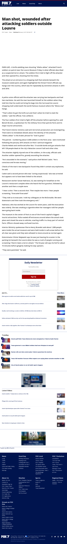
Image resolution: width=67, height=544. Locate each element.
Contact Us (5, 482)
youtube (61, 536)
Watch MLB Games (7, 512)
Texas (3, 462)
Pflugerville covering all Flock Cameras (12, 401)
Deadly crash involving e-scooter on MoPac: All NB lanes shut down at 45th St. (22, 311)
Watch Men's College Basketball (7, 520)
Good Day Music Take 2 (41, 470)
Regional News (57, 478)
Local (3, 458)
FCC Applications (6, 496)
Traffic (3, 460)
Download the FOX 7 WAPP (24, 483)
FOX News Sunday (7, 468)
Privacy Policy (35, 284)
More (40, 3)
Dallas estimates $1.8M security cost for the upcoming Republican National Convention (24, 318)
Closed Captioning (7, 492)
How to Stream (39, 458)
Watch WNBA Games (7, 526)
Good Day (22, 456)
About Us (5, 478)
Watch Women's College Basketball (7, 523)
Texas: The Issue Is (57, 464)
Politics (4, 464)
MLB (36, 484)
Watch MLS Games (7, 528)
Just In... (5, 293)
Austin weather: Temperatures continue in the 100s (15, 394)
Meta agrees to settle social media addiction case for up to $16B (18, 296)
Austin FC (37, 482)
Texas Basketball (39, 488)
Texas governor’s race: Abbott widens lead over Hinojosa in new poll (32, 345)
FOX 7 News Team (7, 486)
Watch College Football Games (8, 509)
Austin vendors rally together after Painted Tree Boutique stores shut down (21, 325)
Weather (22, 478)
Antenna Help (5, 498)
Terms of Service (34, 286)
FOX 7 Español (39, 462)
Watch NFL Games (7, 506)
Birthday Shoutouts (24, 458)
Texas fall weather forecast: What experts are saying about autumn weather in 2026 (37, 358)
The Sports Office (40, 464)
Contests (21, 468)
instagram (58, 536)
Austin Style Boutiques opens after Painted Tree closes (16, 408)
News (10, 32)
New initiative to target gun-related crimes (13, 423)
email (64, 536)
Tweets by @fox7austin (7, 448)
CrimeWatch (55, 458)
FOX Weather (22, 491)
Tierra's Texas (39, 460)
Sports (37, 478)
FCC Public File (6, 494)
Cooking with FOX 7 (24, 462)
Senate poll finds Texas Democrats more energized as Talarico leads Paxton (34, 339)
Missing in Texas (56, 468)
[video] (61, 395)
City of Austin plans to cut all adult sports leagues (27, 365)
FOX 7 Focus (55, 462)
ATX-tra (54, 472)
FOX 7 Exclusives (58, 456)
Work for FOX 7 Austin (8, 488)
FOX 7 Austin (5, 32)
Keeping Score (22, 460)
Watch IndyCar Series (7, 517)
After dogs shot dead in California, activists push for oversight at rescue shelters (23, 303)
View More (60, 293)
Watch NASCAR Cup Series (7, 514)
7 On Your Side (56, 460)
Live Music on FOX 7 (24, 464)
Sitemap (4, 470)
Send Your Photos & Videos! (24, 486)
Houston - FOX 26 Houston (57, 483)
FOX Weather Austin (40, 466)
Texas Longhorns (40, 480)
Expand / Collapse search (64, 3)
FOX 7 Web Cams (23, 489)
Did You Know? (23, 493)
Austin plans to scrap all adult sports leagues (13, 415)
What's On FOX (6, 480)
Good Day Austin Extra (41, 468)
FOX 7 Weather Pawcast (25, 480)
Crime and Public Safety (8, 466)
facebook (52, 536)
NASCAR (37, 486)
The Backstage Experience (39, 473)
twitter (55, 536)
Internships (5, 490)
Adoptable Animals (24, 466)
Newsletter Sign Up (7, 484)
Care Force (55, 466)
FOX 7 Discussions (57, 470)
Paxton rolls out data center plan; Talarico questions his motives (31, 352)
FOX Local (39, 456)
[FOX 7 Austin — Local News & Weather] (7, 3)
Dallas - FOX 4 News (57, 480)
